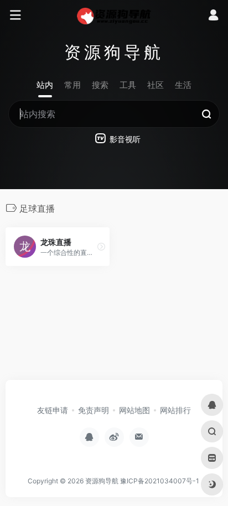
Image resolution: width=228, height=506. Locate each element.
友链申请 (52, 410)
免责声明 (93, 410)
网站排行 (175, 410)
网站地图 (134, 410)
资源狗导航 (101, 481)
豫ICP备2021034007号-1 (159, 481)
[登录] (213, 16)
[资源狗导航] (114, 15)
